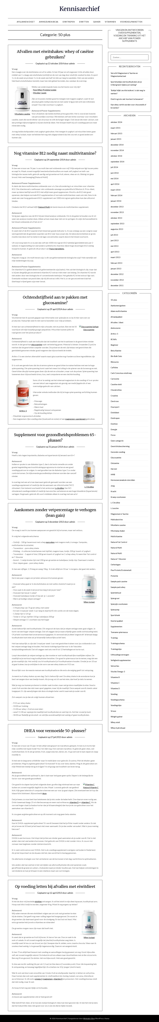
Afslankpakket (116, 317)
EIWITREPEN (69, 22)
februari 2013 (116, 263)
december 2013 (117, 207)
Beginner (114, 345)
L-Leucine (115, 508)
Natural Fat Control (119, 542)
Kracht (113, 491)
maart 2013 (115, 257)
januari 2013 (116, 268)
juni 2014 (115, 173)
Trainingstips (116, 649)
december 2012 (117, 274)
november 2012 (117, 280)
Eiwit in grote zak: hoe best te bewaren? (127, 99)
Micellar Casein (39, 93)
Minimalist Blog (89, 1018)
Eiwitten (114, 424)
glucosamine (36, 344)
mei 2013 (114, 246)
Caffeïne (114, 367)
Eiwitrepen (115, 418)
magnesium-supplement (75, 419)
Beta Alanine (116, 350)
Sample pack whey (118, 587)
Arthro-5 (114, 334)
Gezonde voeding (118, 452)
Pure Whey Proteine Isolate (44, 90)
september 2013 (117, 223)
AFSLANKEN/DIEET (26, 22)
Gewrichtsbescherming (120, 446)
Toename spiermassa (119, 632)
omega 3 (38, 979)
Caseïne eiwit (116, 384)
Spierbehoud (116, 593)
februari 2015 (116, 133)
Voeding (114, 694)
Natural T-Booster (118, 559)
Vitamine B (115, 677)
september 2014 (117, 161)
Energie (114, 429)
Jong (113, 486)
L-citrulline (59, 488)
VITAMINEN (110, 22)
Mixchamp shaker (118, 531)
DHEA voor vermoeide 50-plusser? (55, 730)
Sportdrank (115, 615)
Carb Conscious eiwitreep (121, 373)
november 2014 (117, 150)
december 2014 (117, 145)
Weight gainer (117, 716)
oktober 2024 (116, 122)
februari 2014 (116, 195)
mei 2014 (114, 178)
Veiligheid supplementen (121, 660)
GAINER (96, 22)
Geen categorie (117, 441)
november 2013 (117, 212)
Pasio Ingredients (56, 248)
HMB (113, 474)
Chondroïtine (116, 390)
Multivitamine (116, 536)
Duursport (115, 407)
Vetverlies (115, 666)
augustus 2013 (117, 229)
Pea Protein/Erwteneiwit (121, 570)
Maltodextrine (117, 519)
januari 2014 (116, 201)
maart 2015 (115, 128)
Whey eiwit (115, 722)
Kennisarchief (79, 9)
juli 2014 (114, 167)
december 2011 (117, 285)
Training (114, 638)
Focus (113, 435)
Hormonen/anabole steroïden (123, 480)
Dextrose (115, 401)
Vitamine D (115, 688)
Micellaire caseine (118, 525)
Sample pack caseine (119, 581)
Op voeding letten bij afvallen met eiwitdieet (55, 886)
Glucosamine (116, 457)
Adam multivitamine (119, 311)
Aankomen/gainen (118, 305)
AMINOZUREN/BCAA (48, 22)
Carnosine (115, 379)
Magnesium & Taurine (119, 514)
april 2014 (115, 184)
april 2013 (115, 252)
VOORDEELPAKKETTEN (131, 22)
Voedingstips (116, 705)
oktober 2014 (116, 156)
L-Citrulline (115, 503)
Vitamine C (115, 683)
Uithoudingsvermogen (120, 655)
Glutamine (115, 463)
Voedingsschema (117, 700)
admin (72, 63)
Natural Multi (44, 207)
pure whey (50, 542)
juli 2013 (114, 235)
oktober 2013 (116, 218)
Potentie (114, 576)
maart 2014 (115, 190)
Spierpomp (115, 609)
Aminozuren (115, 328)
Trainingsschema (118, 643)
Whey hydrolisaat (118, 728)
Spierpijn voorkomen (119, 604)
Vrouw (113, 711)
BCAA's (114, 339)
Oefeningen (115, 564)
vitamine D (74, 802)
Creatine (114, 396)
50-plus (114, 300)
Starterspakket (117, 621)
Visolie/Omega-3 (118, 671)
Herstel (114, 469)
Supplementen (116, 626)
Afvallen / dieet (117, 322)
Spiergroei (115, 598)
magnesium (48, 979)
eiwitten (38, 901)
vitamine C (85, 802)
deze (44, 793)
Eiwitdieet (115, 412)
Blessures (115, 362)
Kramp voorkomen (118, 497)
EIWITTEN (84, 22)
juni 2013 (115, 240)
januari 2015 (116, 139)
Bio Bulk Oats (116, 356)
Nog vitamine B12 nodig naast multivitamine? (55, 153)
